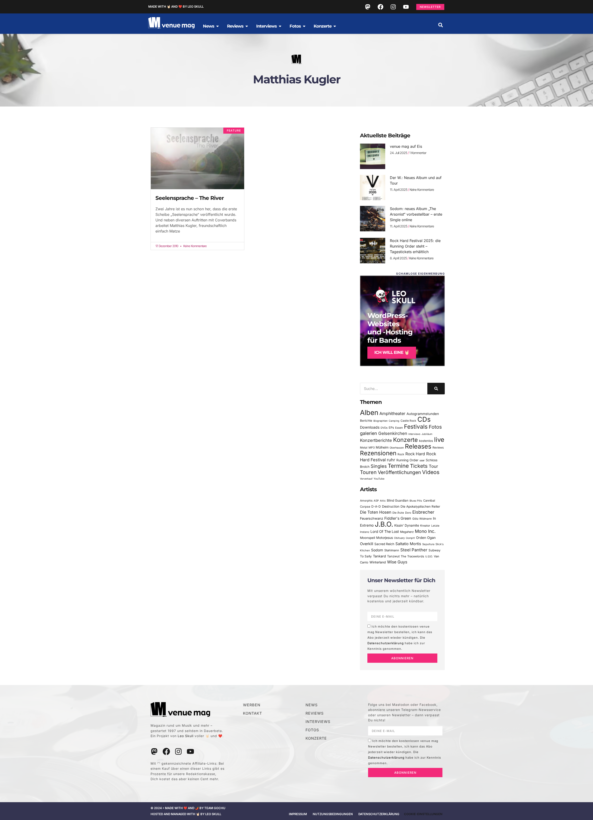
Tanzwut (393, 556)
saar (422, 460)
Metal (363, 447)
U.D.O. (429, 556)
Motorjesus (384, 538)
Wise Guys (397, 561)
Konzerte (405, 439)
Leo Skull (185, 736)
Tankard (379, 556)
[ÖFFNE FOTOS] (304, 26)
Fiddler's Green (397, 518)
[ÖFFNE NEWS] (217, 26)
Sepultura (428, 544)
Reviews (438, 447)
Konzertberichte (376, 440)
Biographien (380, 420)
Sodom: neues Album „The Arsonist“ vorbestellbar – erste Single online (416, 214)
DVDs (384, 427)
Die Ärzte (398, 512)
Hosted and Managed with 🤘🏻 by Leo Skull (186, 814)
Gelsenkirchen (392, 433)
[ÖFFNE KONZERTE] (335, 26)
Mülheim (382, 447)
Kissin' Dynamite (406, 525)
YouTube (379, 478)
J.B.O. (384, 524)
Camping (394, 420)
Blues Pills (416, 500)
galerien (368, 433)
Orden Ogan (426, 538)
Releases (418, 446)
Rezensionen (378, 453)
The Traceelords (412, 556)
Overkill (366, 543)
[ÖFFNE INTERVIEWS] (280, 26)
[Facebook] (380, 7)
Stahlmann (391, 550)
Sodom (377, 550)
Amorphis (366, 500)
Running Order (407, 460)
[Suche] (436, 388)
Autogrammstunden (423, 414)
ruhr (391, 459)
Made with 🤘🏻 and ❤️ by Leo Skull (176, 6)
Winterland (377, 562)
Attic (383, 500)
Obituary (399, 538)
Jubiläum (427, 434)
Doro (408, 512)
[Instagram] (393, 7)
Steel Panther (413, 549)
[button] (440, 25)
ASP (376, 500)
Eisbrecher (423, 512)
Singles (379, 466)
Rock (400, 454)
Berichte (366, 420)
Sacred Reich (384, 544)
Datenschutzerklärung (385, 643)
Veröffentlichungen (399, 472)
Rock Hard (415, 453)
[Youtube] (406, 7)
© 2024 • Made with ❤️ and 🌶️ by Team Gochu (188, 808)
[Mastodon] (367, 7)
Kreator (425, 525)
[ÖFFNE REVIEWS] (247, 26)
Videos (430, 472)
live (439, 439)
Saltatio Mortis (408, 543)
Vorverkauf (366, 478)
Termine (398, 465)
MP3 (372, 447)
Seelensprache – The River (189, 198)
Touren (368, 472)
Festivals (416, 426)
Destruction (390, 506)
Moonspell (367, 538)
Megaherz (407, 532)
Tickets (419, 466)
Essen (399, 427)
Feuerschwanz (371, 518)
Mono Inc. (425, 531)
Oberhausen (397, 447)
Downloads (369, 427)
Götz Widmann (422, 518)
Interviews (414, 434)
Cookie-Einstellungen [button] (423, 814)
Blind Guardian (397, 500)
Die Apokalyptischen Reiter (420, 506)
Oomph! (410, 538)
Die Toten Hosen (375, 512)
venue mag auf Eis (406, 146)
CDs (424, 419)
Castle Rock (408, 420)
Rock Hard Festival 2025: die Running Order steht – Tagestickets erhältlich (415, 246)
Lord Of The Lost (384, 531)
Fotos (435, 427)
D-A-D (376, 506)
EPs (391, 427)
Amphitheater (392, 413)
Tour (433, 466)
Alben (369, 412)
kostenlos (426, 441)
